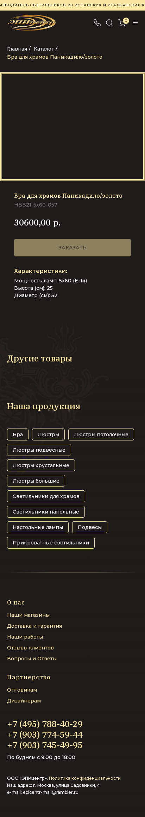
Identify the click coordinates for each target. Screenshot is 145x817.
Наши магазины (28, 615)
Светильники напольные (46, 512)
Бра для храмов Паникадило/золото (54, 57)
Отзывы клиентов (30, 648)
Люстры (48, 434)
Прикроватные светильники (51, 543)
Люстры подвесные (39, 450)
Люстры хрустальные (41, 465)
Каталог (44, 49)
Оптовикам (22, 690)
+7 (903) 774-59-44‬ (45, 734)
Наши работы (25, 637)
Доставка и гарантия (34, 626)
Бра (18, 434)
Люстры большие (36, 481)
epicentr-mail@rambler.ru (50, 792)
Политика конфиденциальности (85, 778)
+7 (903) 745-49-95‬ (45, 745)
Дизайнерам (24, 701)
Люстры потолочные (101, 434)
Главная (17, 49)
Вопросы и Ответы (32, 658)
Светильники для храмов (46, 496)
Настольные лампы (38, 527)
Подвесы (90, 527)
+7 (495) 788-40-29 (45, 724)
